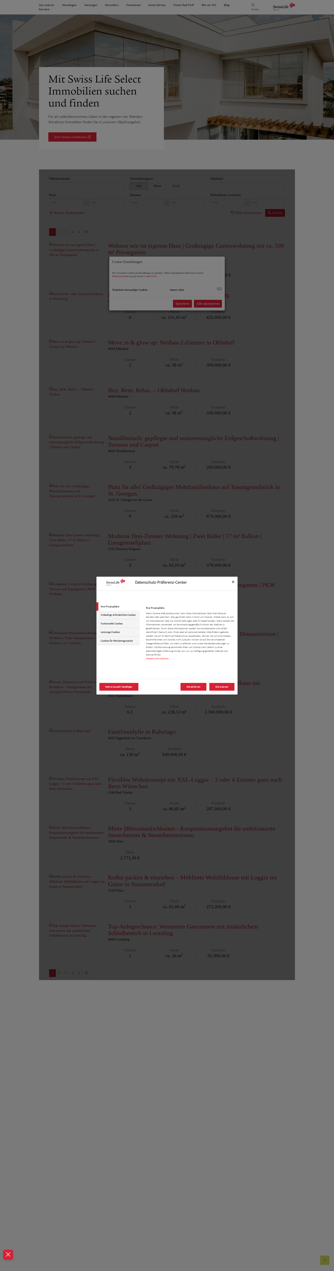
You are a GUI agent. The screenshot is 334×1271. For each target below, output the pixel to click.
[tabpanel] (190, 634)
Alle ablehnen (194, 686)
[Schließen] (233, 582)
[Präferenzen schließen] (8, 1254)
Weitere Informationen (157, 658)
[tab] (118, 606)
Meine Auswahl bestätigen (118, 686)
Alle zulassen (221, 686)
